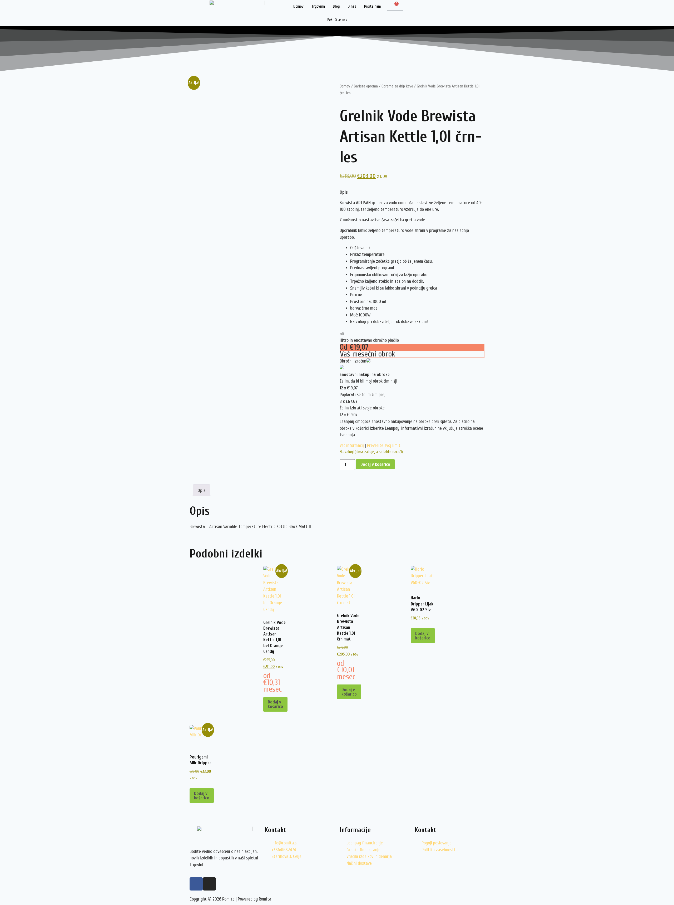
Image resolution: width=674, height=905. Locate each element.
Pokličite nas (337, 19)
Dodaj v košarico (375, 464)
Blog (336, 6)
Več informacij (352, 445)
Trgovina (318, 6)
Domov (298, 6)
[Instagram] (209, 884)
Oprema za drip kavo (397, 86)
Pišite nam (372, 6)
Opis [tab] (201, 490)
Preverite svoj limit (383, 445)
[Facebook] (196, 884)
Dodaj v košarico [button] (275, 704)
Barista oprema (366, 86)
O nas (352, 6)
